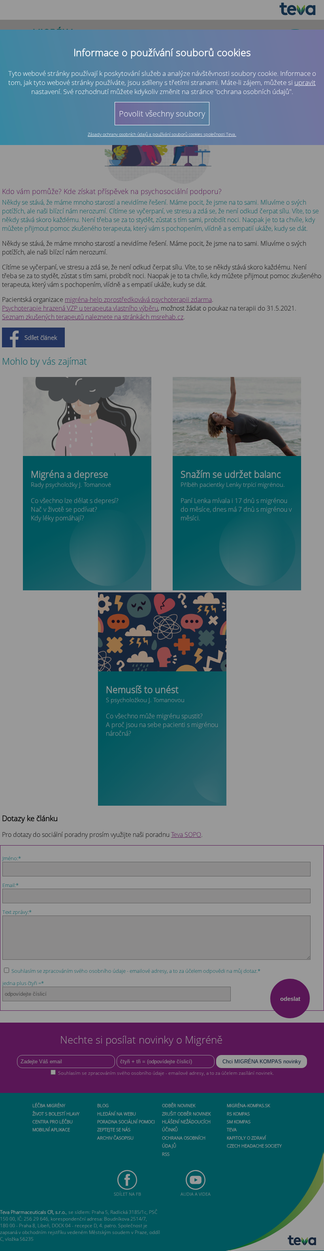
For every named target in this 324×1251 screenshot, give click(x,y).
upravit (305, 82)
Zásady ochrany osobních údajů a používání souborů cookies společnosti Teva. (162, 134)
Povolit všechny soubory (162, 113)
